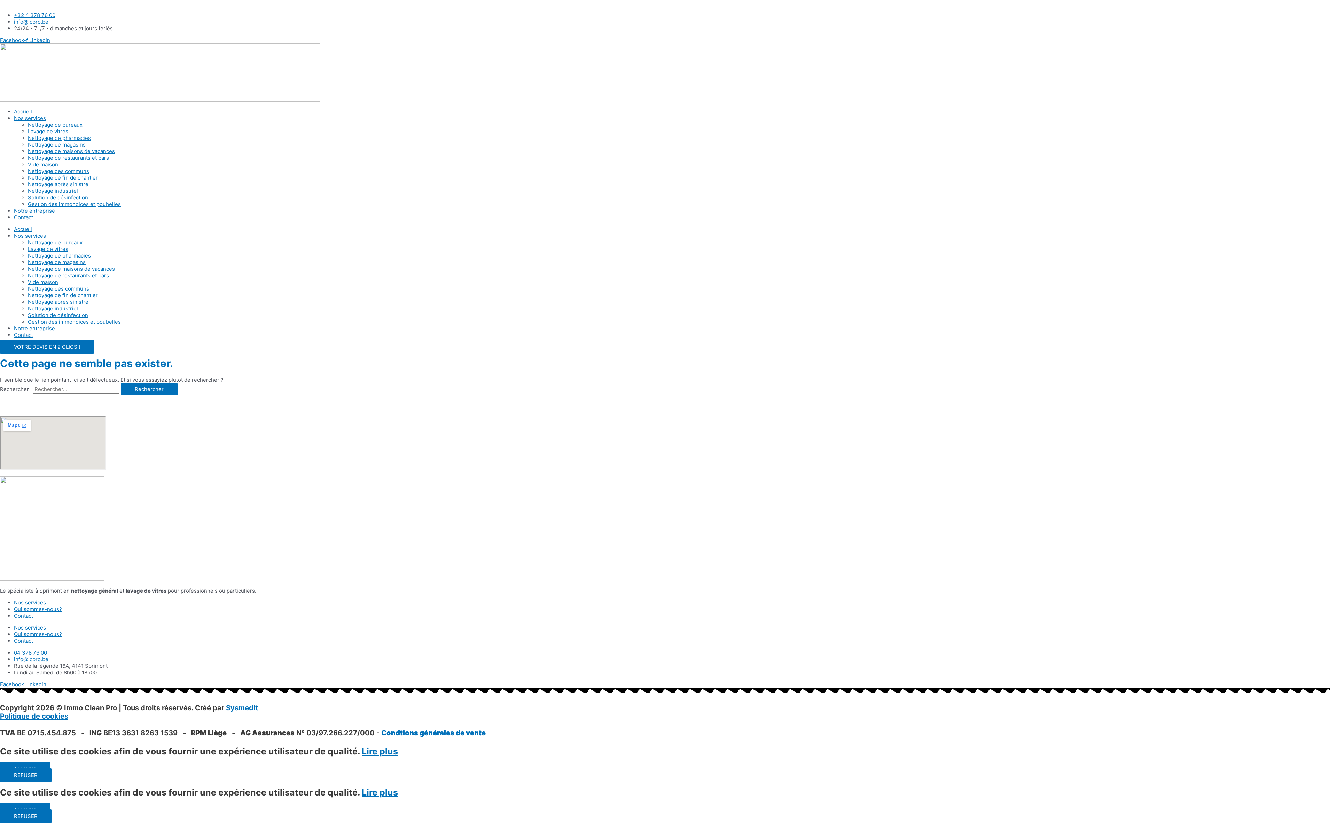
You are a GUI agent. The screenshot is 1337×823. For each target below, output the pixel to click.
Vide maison (43, 164)
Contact (23, 217)
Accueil (23, 111)
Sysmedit (242, 708)
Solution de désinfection (58, 197)
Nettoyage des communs (58, 171)
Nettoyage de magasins (57, 144)
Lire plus (380, 751)
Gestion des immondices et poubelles (74, 204)
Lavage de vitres (48, 131)
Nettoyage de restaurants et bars (68, 158)
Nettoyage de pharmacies (59, 138)
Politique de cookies (34, 716)
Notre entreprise (34, 210)
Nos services (30, 118)
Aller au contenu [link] (20, 3)
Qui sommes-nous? (38, 609)
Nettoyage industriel (53, 191)
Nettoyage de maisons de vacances (71, 151)
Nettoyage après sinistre (58, 184)
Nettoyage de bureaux (55, 124)
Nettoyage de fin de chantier (63, 177)
